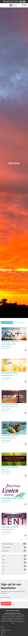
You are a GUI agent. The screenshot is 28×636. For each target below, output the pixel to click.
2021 (13, 569)
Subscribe (6, 603)
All (2, 573)
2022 (13, 566)
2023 (13, 562)
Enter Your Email (5, 597)
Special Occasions (6, 630)
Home (2, 626)
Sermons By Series (19, 322)
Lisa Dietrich (13, 551)
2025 (13, 556)
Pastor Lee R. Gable (13, 544)
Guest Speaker (13, 547)
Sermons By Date (7, 322)
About (2, 628)
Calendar (3, 632)
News (2, 634)
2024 (13, 559)
